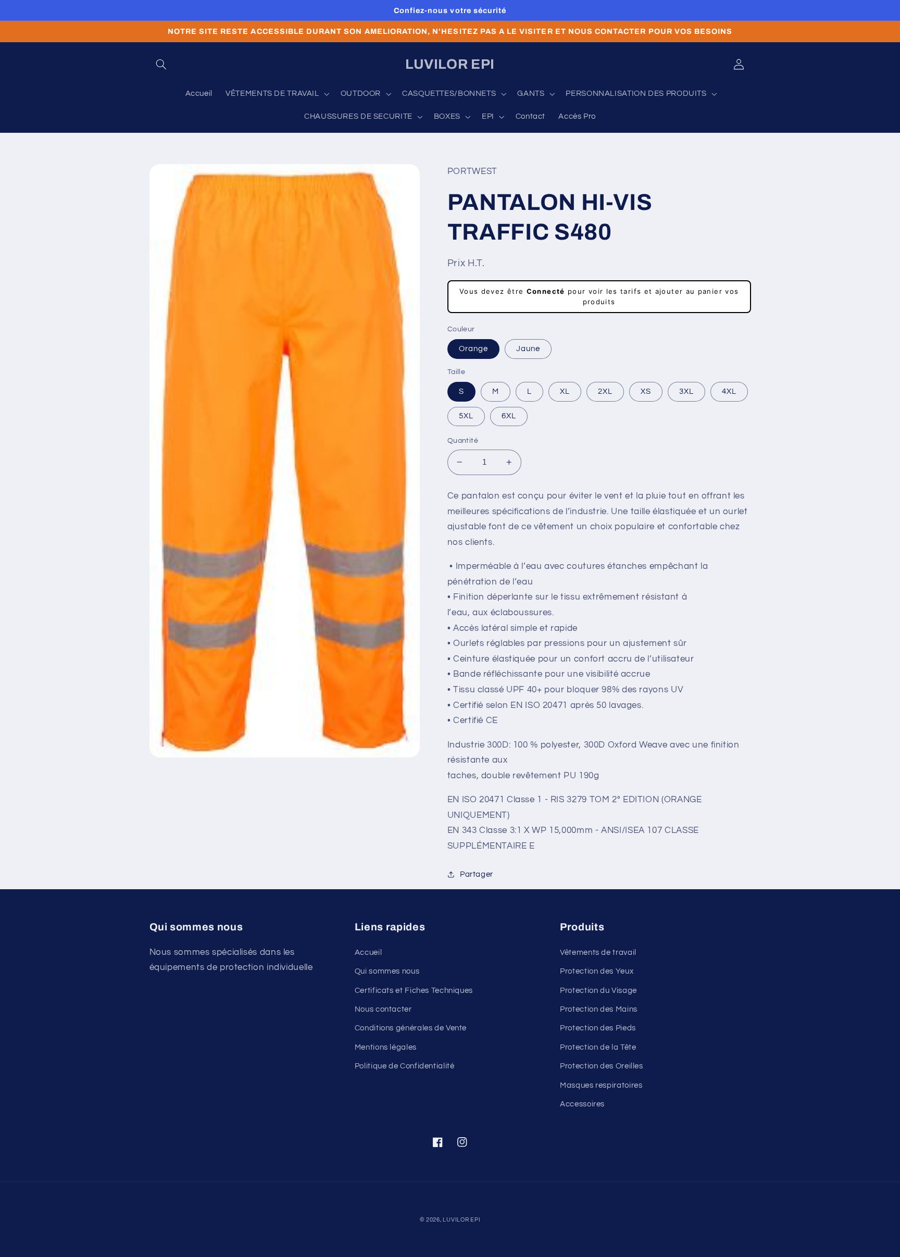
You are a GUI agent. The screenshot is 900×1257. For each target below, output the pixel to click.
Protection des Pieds (598, 1028)
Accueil (368, 952)
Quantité (462, 440)
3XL (686, 391)
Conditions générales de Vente (411, 1028)
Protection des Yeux (596, 971)
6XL (509, 416)
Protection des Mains (599, 1009)
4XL (729, 391)
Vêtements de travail (598, 952)
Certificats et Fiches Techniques (414, 990)
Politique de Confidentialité (405, 1066)
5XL (466, 416)
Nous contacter (383, 1009)
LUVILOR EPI (461, 1220)
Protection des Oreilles (601, 1066)
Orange (473, 349)
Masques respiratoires (601, 1085)
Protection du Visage (598, 990)
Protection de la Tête (598, 1047)
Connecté (546, 291)
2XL (605, 391)
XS (646, 391)
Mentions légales (386, 1047)
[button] (161, 65)
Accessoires (582, 1104)
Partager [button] (476, 874)
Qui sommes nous (387, 971)
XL (565, 391)
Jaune (528, 349)
